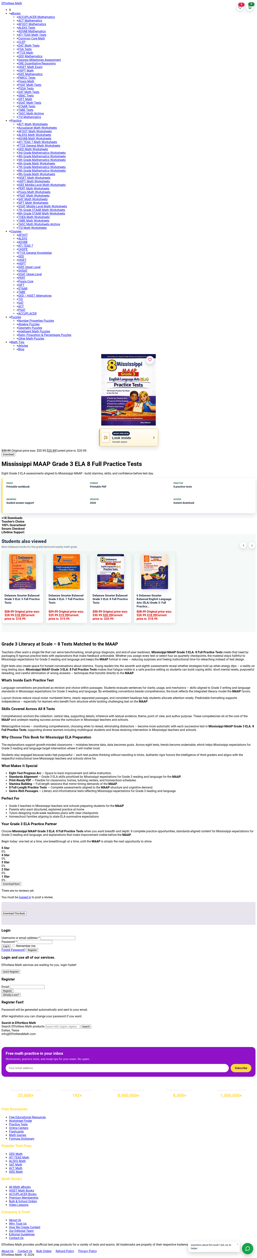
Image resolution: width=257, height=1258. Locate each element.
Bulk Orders (44, 1251)
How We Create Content (24, 1227)
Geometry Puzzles (30, 328)
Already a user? (11, 994)
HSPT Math (26, 70)
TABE (21, 292)
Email (5, 987)
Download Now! (11, 883)
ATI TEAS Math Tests (32, 35)
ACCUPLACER (27, 313)
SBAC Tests (26, 95)
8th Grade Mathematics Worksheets (42, 170)
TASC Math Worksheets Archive (39, 224)
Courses (16, 231)
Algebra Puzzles (29, 324)
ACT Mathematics (30, 20)
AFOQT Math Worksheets (35, 131)
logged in (25, 897)
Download (8, 454)
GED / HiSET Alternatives (35, 295)
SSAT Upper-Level (30, 274)
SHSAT (23, 270)
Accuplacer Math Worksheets (37, 128)
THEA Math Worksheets (34, 217)
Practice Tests (18, 1124)
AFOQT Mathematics (32, 24)
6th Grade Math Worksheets (36, 163)
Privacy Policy (87, 1251)
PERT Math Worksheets (33, 188)
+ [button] (10, 13)
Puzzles (16, 317)
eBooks (16, 13)
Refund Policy (65, 1251)
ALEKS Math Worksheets (34, 135)
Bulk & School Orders (23, 1201)
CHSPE (23, 249)
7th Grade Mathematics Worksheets (42, 167)
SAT (21, 303)
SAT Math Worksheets (33, 199)
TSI (20, 299)
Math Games (17, 1135)
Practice (16, 120)
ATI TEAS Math (19, 1157)
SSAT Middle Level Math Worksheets (42, 206)
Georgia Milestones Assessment (39, 60)
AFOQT (23, 235)
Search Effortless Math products (23, 1026)
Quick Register (11, 971)
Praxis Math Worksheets (34, 192)
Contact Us (16, 1238)
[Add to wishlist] (150, 360)
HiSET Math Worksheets (34, 178)
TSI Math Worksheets (32, 228)
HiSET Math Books (21, 1190)
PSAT (22, 310)
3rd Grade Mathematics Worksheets (42, 153)
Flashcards (16, 1131)
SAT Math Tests (28, 92)
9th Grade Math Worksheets (36, 174)
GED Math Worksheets (33, 149)
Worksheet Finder (20, 1121)
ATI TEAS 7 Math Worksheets (37, 142)
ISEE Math (16, 1172)
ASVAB (22, 242)
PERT (21, 278)
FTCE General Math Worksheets (39, 145)
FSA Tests (25, 49)
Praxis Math (26, 81)
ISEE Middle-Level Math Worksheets (42, 185)
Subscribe (241, 1068)
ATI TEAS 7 (25, 245)
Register (32, 950)
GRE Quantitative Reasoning (37, 63)
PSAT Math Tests (29, 85)
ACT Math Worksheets (33, 124)
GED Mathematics (30, 56)
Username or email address (21, 938)
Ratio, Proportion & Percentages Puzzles (44, 335)
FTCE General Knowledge (35, 253)
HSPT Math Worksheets (34, 181)
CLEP (21, 42)
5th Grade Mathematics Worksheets (42, 160)
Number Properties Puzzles (36, 320)
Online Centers (18, 1128)
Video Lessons (18, 1205)
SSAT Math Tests (29, 103)
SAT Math (15, 1164)
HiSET (22, 260)
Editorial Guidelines (22, 1234)
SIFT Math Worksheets (33, 203)
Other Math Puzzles (31, 338)
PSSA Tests (26, 88)
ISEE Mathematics (30, 74)
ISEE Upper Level (29, 267)
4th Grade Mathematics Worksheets (42, 156)
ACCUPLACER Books (22, 1194)
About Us (15, 1220)
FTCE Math (25, 53)
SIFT (21, 285)
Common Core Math (31, 38)
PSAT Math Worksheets (33, 195)
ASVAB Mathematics (32, 31)
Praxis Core (25, 281)
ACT (21, 306)
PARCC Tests (26, 78)
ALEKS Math (17, 1161)
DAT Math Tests (29, 45)
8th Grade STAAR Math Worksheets (41, 213)
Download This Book (14, 913)
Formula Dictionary (21, 1138)
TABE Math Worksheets (33, 220)
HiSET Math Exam (30, 67)
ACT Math (15, 1168)
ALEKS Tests (26, 28)
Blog (21, 349)
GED (21, 256)
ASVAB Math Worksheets (34, 138)
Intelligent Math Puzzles (34, 331)
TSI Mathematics (29, 117)
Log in (6, 946)
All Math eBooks (20, 1187)
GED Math (16, 1154)
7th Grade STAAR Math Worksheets (41, 210)
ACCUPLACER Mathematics (36, 17)
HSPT (22, 263)
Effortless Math (12, 3)
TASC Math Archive (31, 113)
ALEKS (22, 238)
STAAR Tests (26, 106)
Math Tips (17, 342)
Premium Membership (23, 1198)
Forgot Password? (14, 950)
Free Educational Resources (27, 1117)
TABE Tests (25, 110)
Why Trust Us (18, 1223)
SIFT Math (25, 99)
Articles (23, 346)
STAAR (22, 288)
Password (9, 942)
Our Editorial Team (21, 1231)
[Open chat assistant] (247, 1248)
